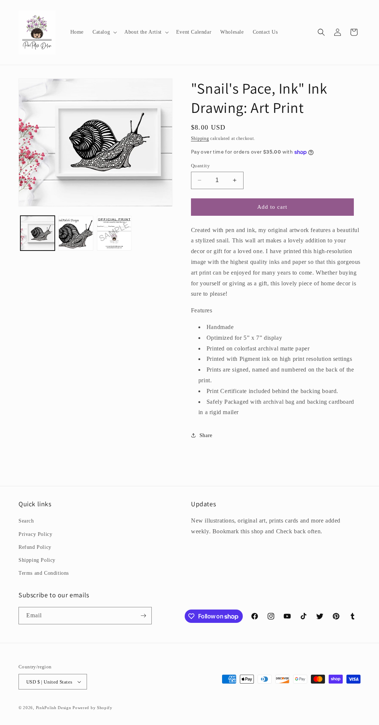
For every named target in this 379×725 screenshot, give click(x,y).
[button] (104, 32)
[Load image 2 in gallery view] (75, 233)
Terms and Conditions (44, 573)
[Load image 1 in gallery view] (37, 233)
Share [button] (205, 435)
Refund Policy (35, 547)
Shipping (200, 138)
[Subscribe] (143, 615)
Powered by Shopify (93, 707)
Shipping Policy (37, 560)
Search (26, 521)
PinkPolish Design (53, 707)
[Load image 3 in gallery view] (114, 233)
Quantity (200, 165)
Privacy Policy (35, 534)
